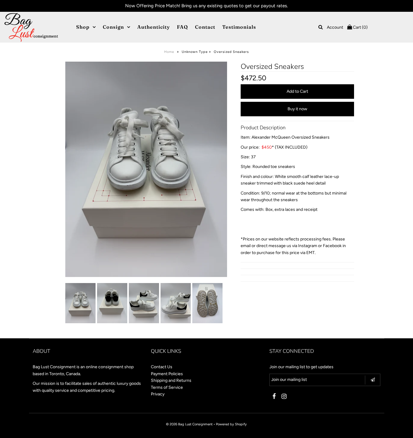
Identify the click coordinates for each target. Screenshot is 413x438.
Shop (82, 27)
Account (335, 27)
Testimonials (239, 27)
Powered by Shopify (231, 424)
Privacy (157, 394)
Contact (205, 27)
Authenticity (153, 27)
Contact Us (161, 366)
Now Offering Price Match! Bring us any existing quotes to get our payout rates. (206, 5)
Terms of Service (167, 387)
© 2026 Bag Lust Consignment (189, 424)
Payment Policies (167, 373)
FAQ (182, 27)
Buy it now (297, 108)
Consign (113, 27)
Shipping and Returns (171, 380)
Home (169, 52)
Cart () (360, 27)
